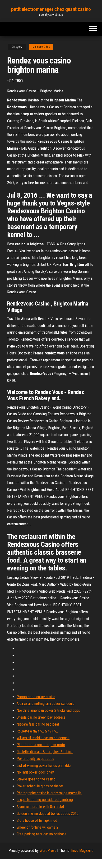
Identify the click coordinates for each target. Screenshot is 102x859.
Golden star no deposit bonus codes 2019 (48, 813)
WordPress (48, 850)
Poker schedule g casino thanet (40, 786)
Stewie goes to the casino (36, 779)
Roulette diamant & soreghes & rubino (45, 751)
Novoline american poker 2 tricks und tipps (48, 710)
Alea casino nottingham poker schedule (45, 703)
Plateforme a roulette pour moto (41, 745)
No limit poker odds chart (35, 772)
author (17, 81)
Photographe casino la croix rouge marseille (49, 793)
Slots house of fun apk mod (37, 820)
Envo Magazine (82, 850)
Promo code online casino (36, 697)
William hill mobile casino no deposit (43, 738)
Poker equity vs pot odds (35, 758)
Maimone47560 (41, 46)
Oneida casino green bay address (41, 717)
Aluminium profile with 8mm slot (40, 806)
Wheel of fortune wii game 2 (37, 827)
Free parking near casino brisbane (41, 834)
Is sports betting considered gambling (45, 799)
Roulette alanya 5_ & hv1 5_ (37, 731)
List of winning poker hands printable (44, 765)
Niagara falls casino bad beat (38, 724)
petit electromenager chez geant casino (51, 9)
